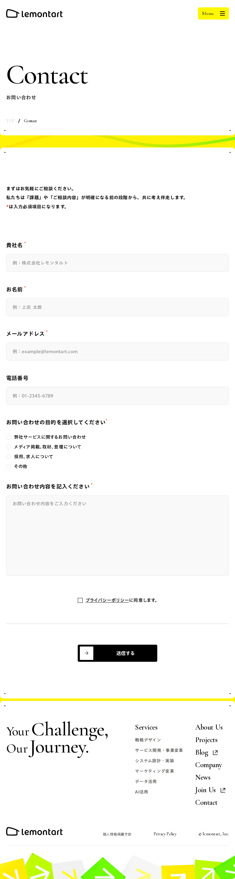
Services (146, 727)
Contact (206, 802)
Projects (206, 740)
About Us (208, 727)
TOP (10, 121)
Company (208, 765)
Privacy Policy (165, 834)
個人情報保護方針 (117, 834)
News (202, 777)
